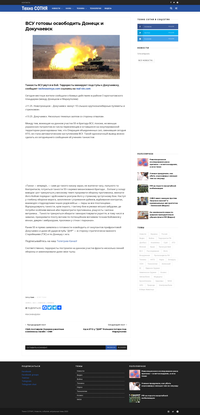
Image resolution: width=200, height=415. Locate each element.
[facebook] (170, 2)
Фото (165, 251)
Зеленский (166, 264)
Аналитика (155, 242)
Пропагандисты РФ (162, 255)
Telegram (26, 381)
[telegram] (177, 2)
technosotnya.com (49, 88)
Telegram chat (29, 384)
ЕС (140, 268)
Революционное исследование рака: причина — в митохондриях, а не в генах (159, 373)
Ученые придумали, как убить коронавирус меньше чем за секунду (163, 175)
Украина (153, 234)
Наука (68, 8)
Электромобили (165, 285)
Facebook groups (30, 374)
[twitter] (174, 2)
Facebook (26, 371)
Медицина (158, 277)
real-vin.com (83, 88)
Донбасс (143, 242)
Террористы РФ (164, 238)
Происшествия (165, 247)
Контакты (26, 2)
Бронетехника (145, 281)
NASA (170, 281)
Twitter (25, 378)
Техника (80, 8)
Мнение (142, 247)
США (166, 242)
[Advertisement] (76, 161)
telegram (159, 39)
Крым (152, 247)
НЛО (141, 285)
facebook (111, 347)
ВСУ (141, 251)
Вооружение (144, 255)
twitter (159, 33)
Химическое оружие (147, 272)
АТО (173, 242)
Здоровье (159, 281)
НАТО (152, 259)
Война (151, 238)
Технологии (95, 8)
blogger (122, 347)
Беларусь (172, 259)
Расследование (153, 251)
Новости (56, 8)
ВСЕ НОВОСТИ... (145, 60)
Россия (164, 234)
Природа (151, 285)
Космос (164, 272)
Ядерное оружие (153, 268)
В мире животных (146, 289)
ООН (141, 264)
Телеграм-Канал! (67, 241)
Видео (108, 8)
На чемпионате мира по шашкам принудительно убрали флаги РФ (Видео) (162, 214)
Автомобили (144, 277)
